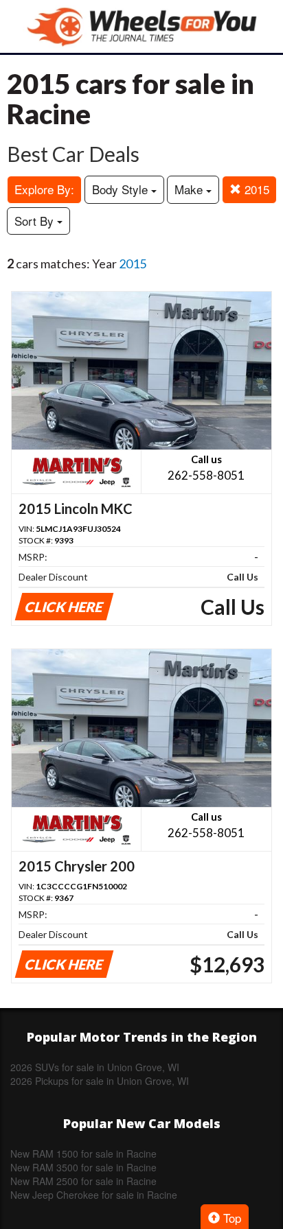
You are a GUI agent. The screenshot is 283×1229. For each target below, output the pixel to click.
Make (190, 189)
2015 (255, 189)
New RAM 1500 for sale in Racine (83, 1153)
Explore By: (44, 189)
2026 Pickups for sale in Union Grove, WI (99, 1081)
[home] (141, 26)
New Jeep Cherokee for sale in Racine (93, 1195)
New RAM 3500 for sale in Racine (83, 1167)
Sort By (35, 220)
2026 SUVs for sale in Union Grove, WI (94, 1067)
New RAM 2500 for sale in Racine (83, 1181)
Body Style (121, 189)
